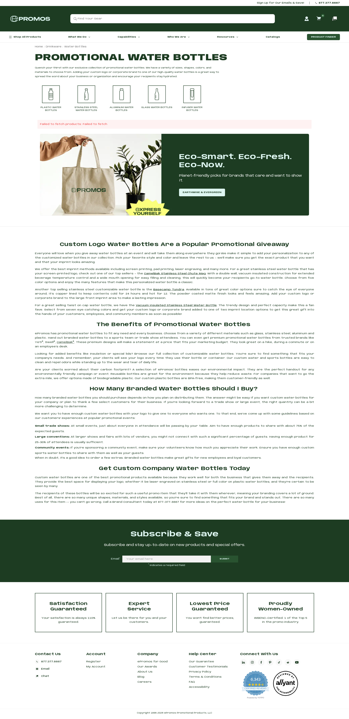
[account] (307, 19)
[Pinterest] (270, 662)
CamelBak (65, 342)
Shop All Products (27, 37)
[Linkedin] (243, 662)
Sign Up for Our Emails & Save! (280, 3)
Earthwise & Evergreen (202, 192)
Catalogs (273, 37)
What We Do (77, 37)
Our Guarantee (201, 661)
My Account (95, 666)
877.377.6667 (329, 3)
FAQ (192, 682)
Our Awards (147, 666)
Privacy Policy (200, 672)
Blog (140, 677)
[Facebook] (261, 662)
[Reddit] (288, 662)
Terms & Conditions (205, 677)
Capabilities (127, 37)
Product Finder (323, 37)
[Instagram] (252, 662)
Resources (225, 37)
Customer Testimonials (208, 666)
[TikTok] (279, 662)
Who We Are (176, 37)
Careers (144, 682)
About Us (145, 672)
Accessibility (199, 687)
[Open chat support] (335, 19)
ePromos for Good (152, 661)
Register (93, 661)
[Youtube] (297, 662)
